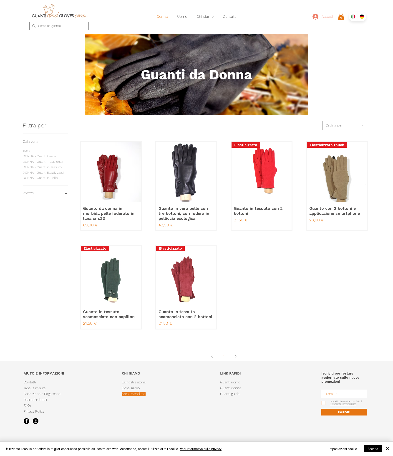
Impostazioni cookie (343, 448)
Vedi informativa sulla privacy (201, 448)
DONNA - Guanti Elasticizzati (43, 172)
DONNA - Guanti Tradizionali (43, 161)
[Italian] (353, 16)
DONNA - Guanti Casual (40, 156)
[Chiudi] (387, 448)
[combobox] (345, 125)
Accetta (373, 448)
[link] (341, 16)
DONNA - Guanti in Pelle (40, 178)
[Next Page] (235, 356)
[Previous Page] (212, 356)
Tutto (26, 150)
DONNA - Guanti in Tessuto (42, 167)
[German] (361, 16)
